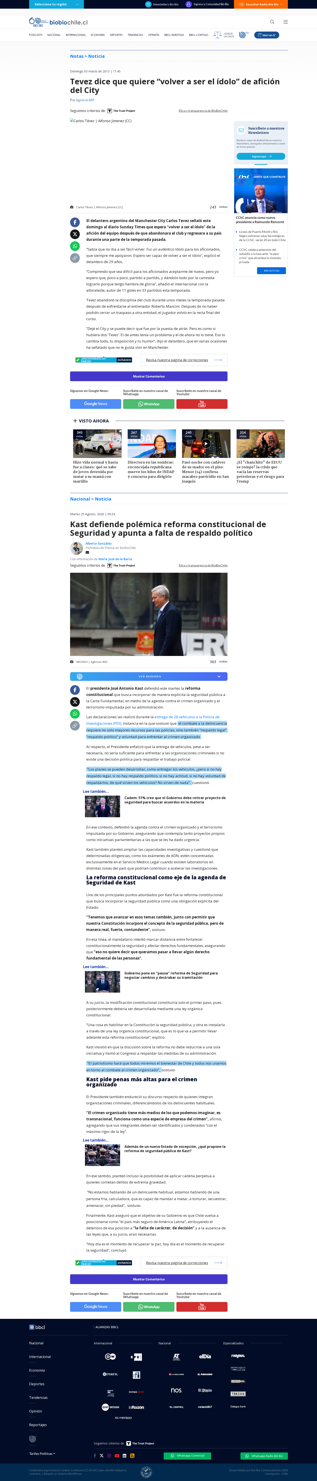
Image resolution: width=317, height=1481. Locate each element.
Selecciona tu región (51, 4)
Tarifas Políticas (40, 1453)
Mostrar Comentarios (149, 376)
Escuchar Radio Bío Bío (262, 4)
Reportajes (38, 1424)
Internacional (76, 35)
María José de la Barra (115, 559)
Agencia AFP (85, 100)
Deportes (116, 35)
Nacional (54, 35)
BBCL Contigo (198, 35)
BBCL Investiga (174, 35)
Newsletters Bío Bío (166, 4)
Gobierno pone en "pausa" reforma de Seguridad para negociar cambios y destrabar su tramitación (171, 975)
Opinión (153, 35)
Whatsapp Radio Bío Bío (267, 1456)
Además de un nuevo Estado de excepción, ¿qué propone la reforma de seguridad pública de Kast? (175, 1148)
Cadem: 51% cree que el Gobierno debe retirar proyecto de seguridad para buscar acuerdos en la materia (175, 800)
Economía (98, 35)
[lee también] (103, 806)
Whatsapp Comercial (190, 1455)
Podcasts (35, 35)
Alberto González (99, 543)
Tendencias (135, 35)
